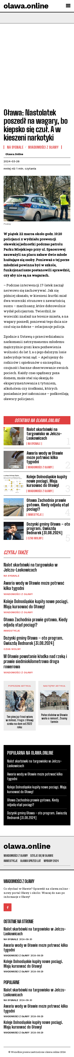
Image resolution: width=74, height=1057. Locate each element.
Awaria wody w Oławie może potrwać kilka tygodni (45, 457)
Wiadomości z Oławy (40, 467)
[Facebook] (7, 907)
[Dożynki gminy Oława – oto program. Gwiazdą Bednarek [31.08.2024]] (14, 531)
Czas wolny (35, 538)
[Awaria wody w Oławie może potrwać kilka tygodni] (14, 460)
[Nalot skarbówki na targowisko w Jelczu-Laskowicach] (14, 436)
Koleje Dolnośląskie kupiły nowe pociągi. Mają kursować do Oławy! (47, 481)
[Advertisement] (37, 62)
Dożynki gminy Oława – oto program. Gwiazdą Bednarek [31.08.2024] (48, 528)
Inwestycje (35, 514)
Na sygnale (34, 443)
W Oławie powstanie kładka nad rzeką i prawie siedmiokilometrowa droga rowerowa (35, 661)
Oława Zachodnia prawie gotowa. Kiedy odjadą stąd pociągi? (48, 504)
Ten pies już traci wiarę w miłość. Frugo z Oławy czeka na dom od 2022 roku (20, 722)
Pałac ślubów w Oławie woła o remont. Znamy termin (54, 718)
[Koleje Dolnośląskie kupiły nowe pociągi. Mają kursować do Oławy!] (14, 483)
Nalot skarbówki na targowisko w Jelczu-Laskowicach (44, 433)
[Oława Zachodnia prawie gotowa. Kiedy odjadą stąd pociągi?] (14, 507)
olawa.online (14, 154)
